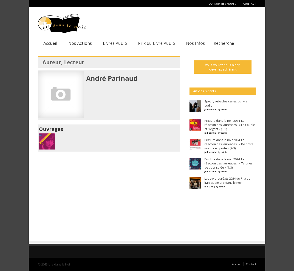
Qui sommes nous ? (222, 3)
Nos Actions (80, 43)
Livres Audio (115, 43)
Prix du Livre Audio (156, 43)
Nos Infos (195, 43)
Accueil (50, 43)
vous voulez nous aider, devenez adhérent (222, 67)
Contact (249, 3)
